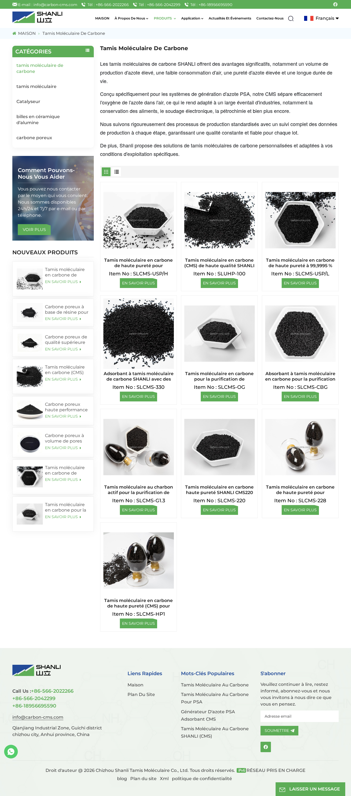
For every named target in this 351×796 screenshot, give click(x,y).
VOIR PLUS (34, 229)
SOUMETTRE (277, 730)
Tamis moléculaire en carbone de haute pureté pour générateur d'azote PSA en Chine (66, 272)
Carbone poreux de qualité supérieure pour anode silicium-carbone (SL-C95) (66, 339)
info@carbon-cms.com (37, 717)
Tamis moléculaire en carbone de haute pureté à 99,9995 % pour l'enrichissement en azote (66, 470)
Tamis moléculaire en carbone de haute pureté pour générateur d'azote (300, 489)
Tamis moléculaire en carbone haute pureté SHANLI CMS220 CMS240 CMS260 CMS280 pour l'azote (219, 489)
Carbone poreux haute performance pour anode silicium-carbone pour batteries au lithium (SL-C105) (66, 407)
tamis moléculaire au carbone (215, 684)
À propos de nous (130, 18)
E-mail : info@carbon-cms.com (47, 4)
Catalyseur (28, 101)
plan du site (141, 694)
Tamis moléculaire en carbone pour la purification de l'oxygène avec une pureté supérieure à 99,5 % (67, 507)
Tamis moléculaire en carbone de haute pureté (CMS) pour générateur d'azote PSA (138, 603)
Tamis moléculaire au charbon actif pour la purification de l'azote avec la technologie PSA (138, 489)
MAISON (102, 18)
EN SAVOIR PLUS (62, 282)
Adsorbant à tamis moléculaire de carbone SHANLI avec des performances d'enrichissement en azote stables (139, 376)
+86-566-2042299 (33, 698)
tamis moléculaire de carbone (39, 68)
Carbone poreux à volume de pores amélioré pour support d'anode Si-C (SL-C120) (66, 438)
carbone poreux (34, 137)
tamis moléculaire (36, 86)
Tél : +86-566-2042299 (159, 4)
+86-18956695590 (34, 706)
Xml (164, 778)
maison (135, 684)
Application (190, 18)
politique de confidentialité (202, 778)
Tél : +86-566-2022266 (108, 4)
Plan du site (144, 778)
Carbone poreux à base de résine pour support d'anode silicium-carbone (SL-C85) (66, 309)
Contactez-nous (270, 18)
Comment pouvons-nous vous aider (46, 173)
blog (122, 778)
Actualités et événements (230, 18)
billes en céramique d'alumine (38, 119)
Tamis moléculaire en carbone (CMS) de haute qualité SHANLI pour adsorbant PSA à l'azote (65, 369)
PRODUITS (163, 18)
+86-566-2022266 (42, 691)
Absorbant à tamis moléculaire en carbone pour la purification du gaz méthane (300, 376)
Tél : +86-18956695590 (211, 4)
